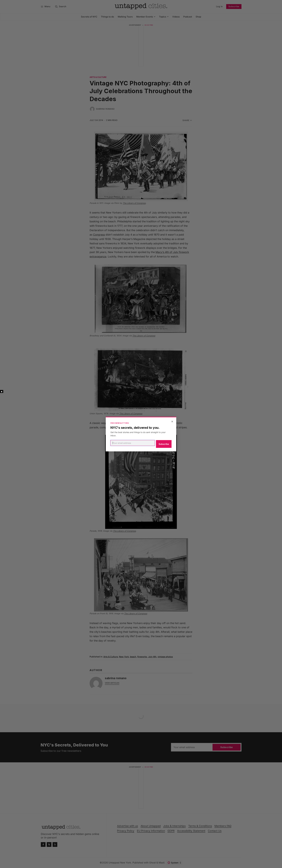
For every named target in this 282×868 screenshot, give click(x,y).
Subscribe (164, 444)
